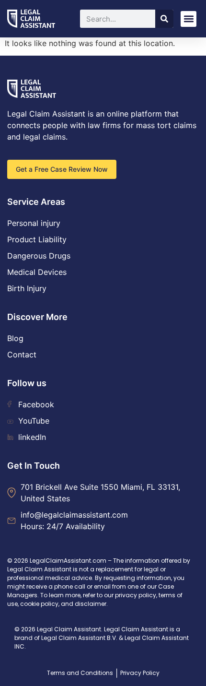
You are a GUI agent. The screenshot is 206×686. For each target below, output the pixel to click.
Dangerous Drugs (38, 255)
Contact (21, 354)
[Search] (164, 19)
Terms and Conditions (80, 673)
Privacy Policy (140, 673)
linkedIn (32, 437)
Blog (15, 338)
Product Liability (37, 239)
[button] (188, 19)
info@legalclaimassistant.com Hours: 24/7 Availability (74, 520)
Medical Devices (37, 272)
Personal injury (33, 223)
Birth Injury (26, 288)
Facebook (36, 404)
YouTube (33, 421)
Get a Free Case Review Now (62, 169)
